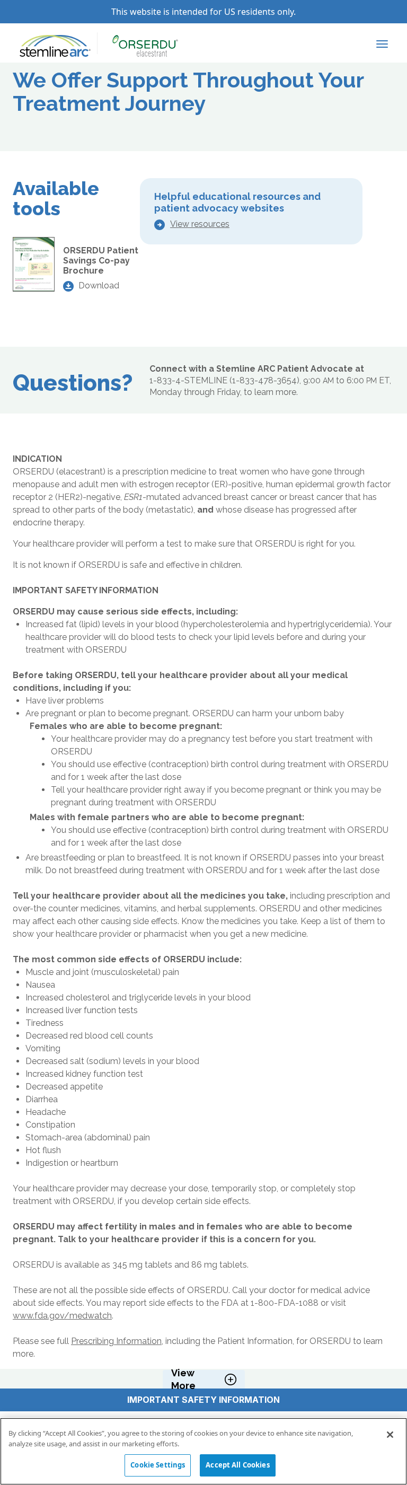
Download (98, 285)
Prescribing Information (116, 1341)
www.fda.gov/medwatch (62, 1316)
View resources (199, 224)
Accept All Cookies (237, 1465)
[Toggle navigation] (382, 43)
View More (183, 1379)
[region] (203, 1451)
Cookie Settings (157, 1465)
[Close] (390, 1434)
